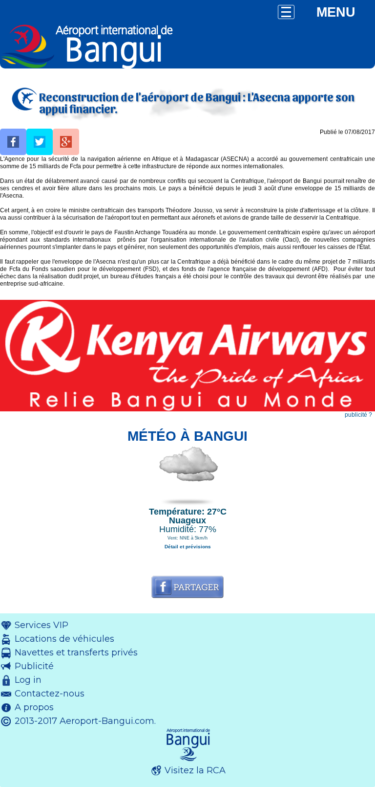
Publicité (34, 666)
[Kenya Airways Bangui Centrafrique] (187, 409)
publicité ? (358, 414)
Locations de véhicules (64, 638)
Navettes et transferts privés (76, 652)
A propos (34, 707)
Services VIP (41, 625)
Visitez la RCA (195, 770)
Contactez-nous (49, 693)
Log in (28, 680)
